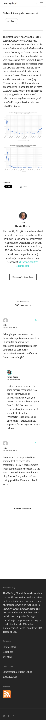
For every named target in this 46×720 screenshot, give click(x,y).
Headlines (8, 651)
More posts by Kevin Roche (23, 277)
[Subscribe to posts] (7, 699)
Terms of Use (9, 631)
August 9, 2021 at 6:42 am (14, 379)
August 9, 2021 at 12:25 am (10, 450)
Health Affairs (10, 676)
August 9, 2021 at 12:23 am (10, 327)
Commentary (9, 646)
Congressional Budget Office (17, 671)
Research (7, 656)
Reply (37, 320)
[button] (41, 3)
